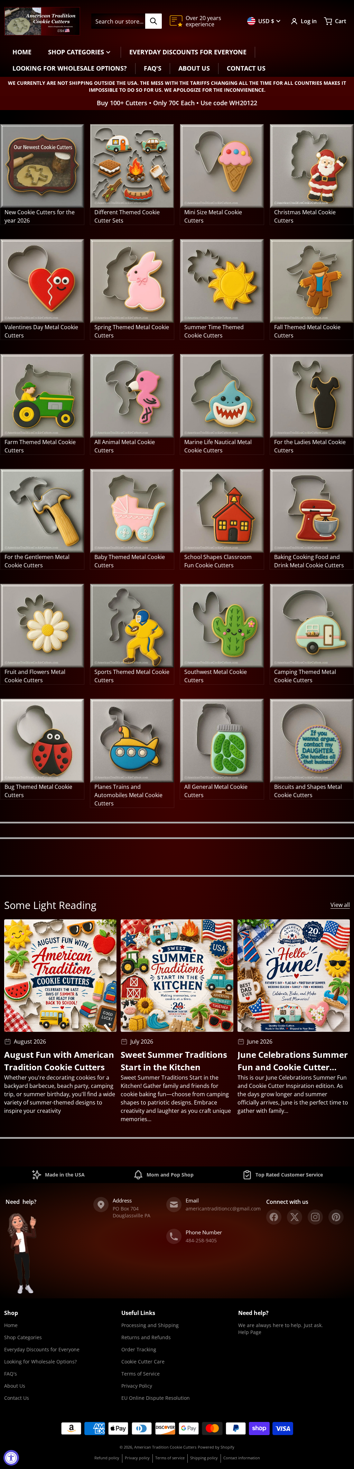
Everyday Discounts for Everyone (42, 1349)
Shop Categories (23, 1337)
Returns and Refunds (146, 1337)
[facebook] (273, 1217)
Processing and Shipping (150, 1325)
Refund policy (106, 1457)
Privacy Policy (136, 1385)
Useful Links (138, 1312)
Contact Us (16, 1398)
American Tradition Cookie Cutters (165, 1447)
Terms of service (170, 1457)
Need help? (253, 1312)
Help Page (249, 1332)
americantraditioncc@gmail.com (223, 1208)
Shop (11, 1312)
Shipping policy (204, 1457)
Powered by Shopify (216, 1447)
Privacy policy (137, 1457)
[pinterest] (336, 1217)
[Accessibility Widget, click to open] (11, 1458)
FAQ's (10, 1373)
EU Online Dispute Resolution (155, 1398)
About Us (14, 1385)
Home (11, 1325)
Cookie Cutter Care (143, 1361)
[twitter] (294, 1217)
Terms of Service (140, 1373)
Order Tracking (138, 1349)
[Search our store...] (153, 21)
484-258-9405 (201, 1240)
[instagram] (315, 1217)
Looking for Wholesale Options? (40, 1361)
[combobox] (126, 21)
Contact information (241, 1457)
